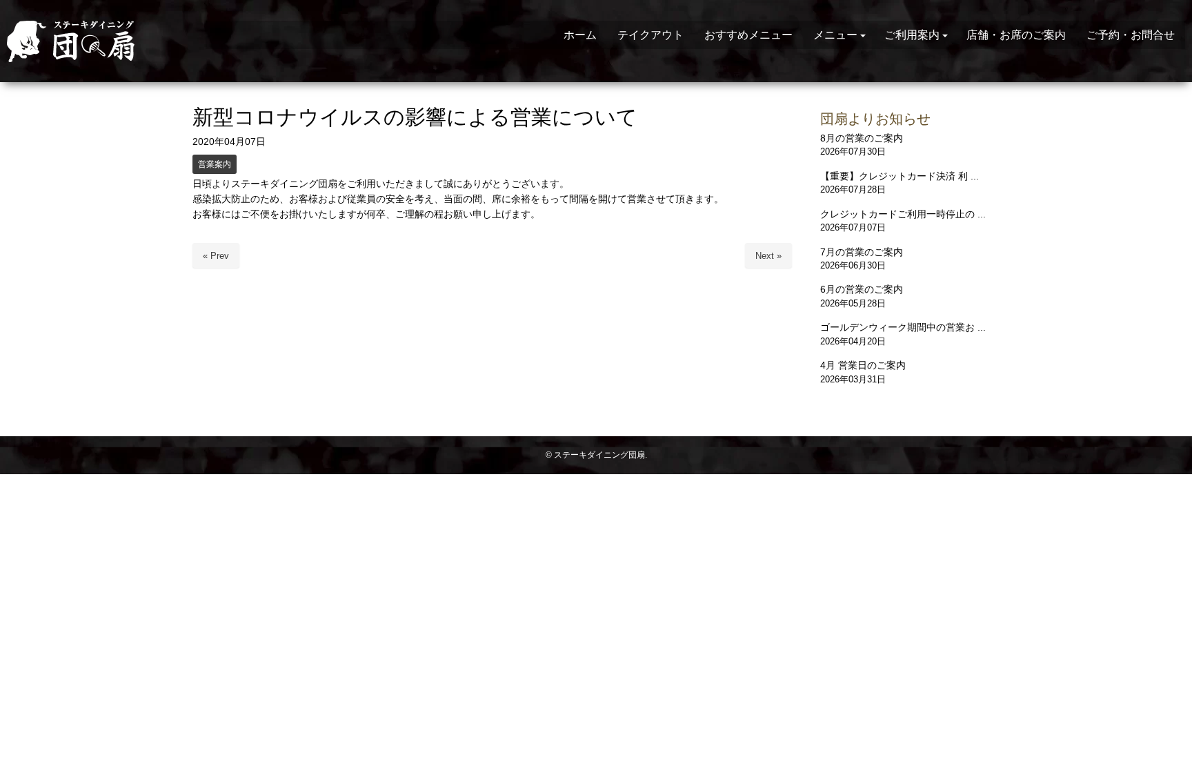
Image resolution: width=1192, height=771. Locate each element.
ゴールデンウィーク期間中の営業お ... (903, 327)
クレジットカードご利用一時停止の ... (903, 213)
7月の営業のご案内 (861, 251)
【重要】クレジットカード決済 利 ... (899, 176)
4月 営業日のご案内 (863, 365)
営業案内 (214, 164)
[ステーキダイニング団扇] (99, 41)
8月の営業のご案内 (861, 138)
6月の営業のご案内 (861, 289)
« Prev (216, 256)
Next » (768, 256)
